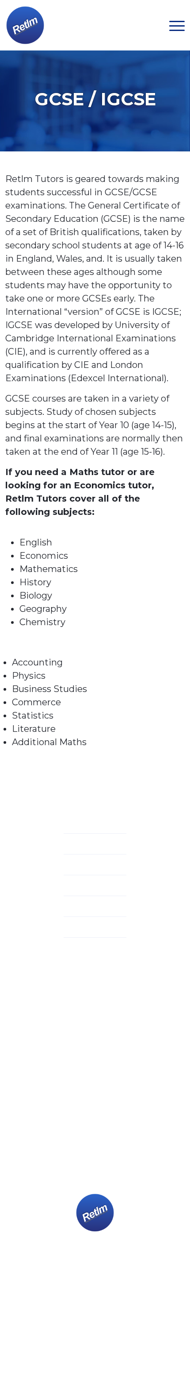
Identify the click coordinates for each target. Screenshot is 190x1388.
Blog (97, 928)
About (97, 824)
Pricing (97, 887)
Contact (97, 949)
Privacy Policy (43, 1331)
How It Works (96, 866)
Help (97, 907)
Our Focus (97, 845)
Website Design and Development (78, 1343)
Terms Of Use (95, 1331)
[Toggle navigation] (177, 25)
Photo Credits (147, 1331)
